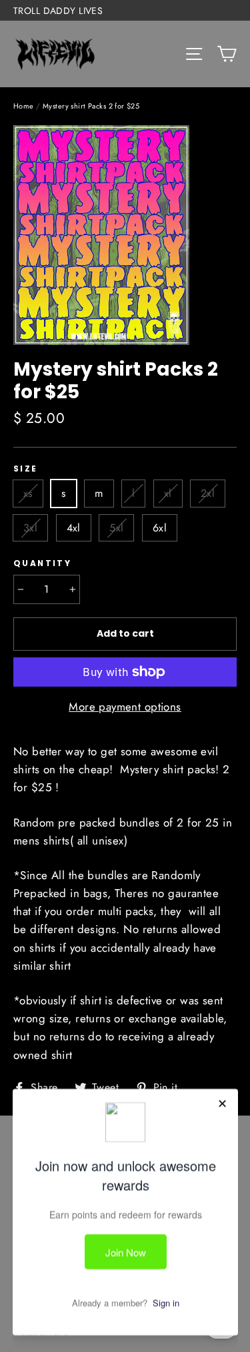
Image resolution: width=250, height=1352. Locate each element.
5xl (116, 527)
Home (23, 106)
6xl (160, 527)
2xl (208, 493)
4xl (74, 527)
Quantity (42, 563)
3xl (30, 527)
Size (25, 469)
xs (28, 493)
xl (168, 493)
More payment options (125, 707)
